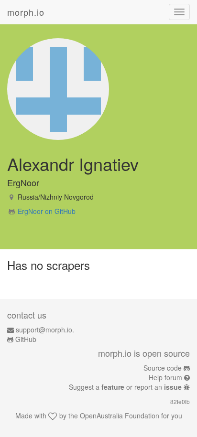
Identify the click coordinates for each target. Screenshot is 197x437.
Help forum (165, 377)
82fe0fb (180, 401)
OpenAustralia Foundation (119, 415)
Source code (162, 368)
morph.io (25, 12)
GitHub (25, 339)
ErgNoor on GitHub (47, 211)
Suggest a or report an (125, 387)
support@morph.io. (45, 329)
